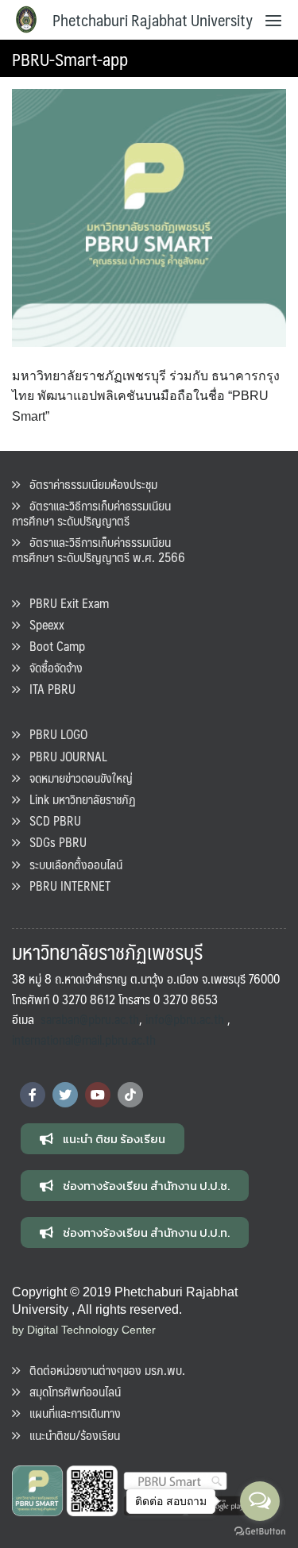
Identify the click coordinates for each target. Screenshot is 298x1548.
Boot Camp (52, 646)
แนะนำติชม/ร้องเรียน (70, 1435)
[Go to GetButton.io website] (259, 1532)
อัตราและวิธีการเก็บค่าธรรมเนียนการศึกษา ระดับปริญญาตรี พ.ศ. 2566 (98, 549)
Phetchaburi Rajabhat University (152, 19)
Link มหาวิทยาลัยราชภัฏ (78, 799)
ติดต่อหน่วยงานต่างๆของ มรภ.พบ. (102, 1369)
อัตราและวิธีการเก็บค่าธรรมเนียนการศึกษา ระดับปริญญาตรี (91, 513)
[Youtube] (97, 1094)
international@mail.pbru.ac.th (84, 1039)
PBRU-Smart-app (70, 58)
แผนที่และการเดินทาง (70, 1412)
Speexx (42, 624)
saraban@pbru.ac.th (90, 1019)
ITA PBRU (47, 688)
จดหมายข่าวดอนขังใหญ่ (76, 777)
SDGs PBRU (53, 842)
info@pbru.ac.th (184, 1019)
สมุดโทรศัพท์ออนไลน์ (70, 1391)
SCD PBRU (50, 820)
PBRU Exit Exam (64, 603)
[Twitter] (65, 1094)
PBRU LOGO (53, 734)
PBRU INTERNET (65, 885)
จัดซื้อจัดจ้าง (51, 667)
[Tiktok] (130, 1094)
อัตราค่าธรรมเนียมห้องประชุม (88, 484)
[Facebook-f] (32, 1094)
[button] (102, 1138)
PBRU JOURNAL (63, 756)
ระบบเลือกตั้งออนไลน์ (71, 864)
